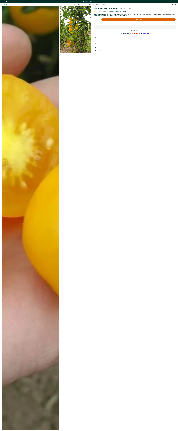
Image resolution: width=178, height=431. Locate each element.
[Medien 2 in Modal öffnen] (75, 29)
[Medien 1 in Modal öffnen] (30, 218)
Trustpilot (125, 11)
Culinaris (95, 6)
